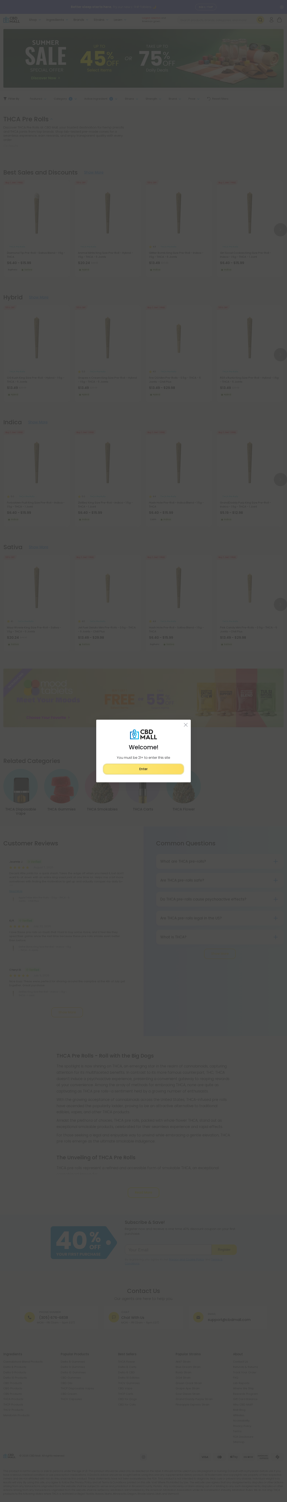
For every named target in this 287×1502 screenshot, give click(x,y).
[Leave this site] (186, 725)
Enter (143, 769)
